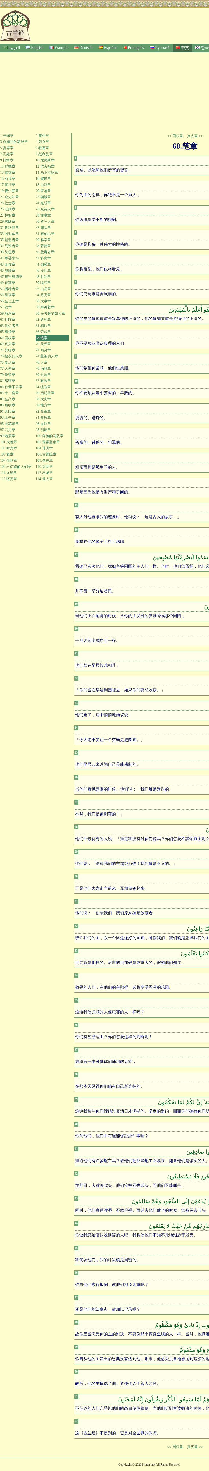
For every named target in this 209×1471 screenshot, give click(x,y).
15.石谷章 (7, 179)
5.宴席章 (7, 148)
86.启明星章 (45, 393)
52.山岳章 (43, 289)
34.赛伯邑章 (45, 234)
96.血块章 (43, 424)
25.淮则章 (7, 209)
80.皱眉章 (43, 375)
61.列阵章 (7, 319)
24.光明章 (43, 203)
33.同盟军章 (9, 234)
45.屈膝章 (7, 270)
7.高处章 (7, 154)
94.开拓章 (43, 418)
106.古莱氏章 (46, 454)
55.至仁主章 (9, 301)
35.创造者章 (9, 240)
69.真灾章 (7, 344)
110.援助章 (44, 467)
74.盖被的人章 (47, 356)
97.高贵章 (7, 430)
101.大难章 (8, 442)
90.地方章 (43, 405)
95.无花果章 (9, 424)
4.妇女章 (42, 142)
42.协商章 (43, 258)
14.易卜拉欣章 (47, 172)
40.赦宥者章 (45, 252)
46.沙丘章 (43, 270)
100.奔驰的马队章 (49, 436)
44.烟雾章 (43, 264)
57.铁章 (6, 307)
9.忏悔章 (7, 160)
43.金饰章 (7, 264)
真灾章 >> (195, 136)
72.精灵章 (43, 350)
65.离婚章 (7, 332)
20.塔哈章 (43, 191)
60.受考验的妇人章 (50, 313)
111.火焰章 (8, 473)
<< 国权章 (175, 136)
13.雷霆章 (7, 172)
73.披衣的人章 (11, 356)
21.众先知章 (9, 197)
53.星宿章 (7, 295)
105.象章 (7, 454)
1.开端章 (7, 136)
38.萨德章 (43, 246)
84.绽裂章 (43, 387)
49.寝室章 (7, 283)
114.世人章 (44, 479)
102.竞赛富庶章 (48, 442)
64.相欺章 (43, 326)
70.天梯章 (43, 344)
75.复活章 (7, 362)
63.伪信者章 (9, 326)
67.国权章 (7, 338)
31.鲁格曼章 (9, 228)
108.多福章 (44, 460)
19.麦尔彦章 (9, 191)
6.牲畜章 (42, 148)
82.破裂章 (43, 381)
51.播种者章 (9, 289)
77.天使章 (7, 368)
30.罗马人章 (45, 221)
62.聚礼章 (43, 319)
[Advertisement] (104, 90)
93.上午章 (7, 418)
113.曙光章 (8, 479)
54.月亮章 (43, 295)
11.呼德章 (7, 166)
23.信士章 (7, 203)
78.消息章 (43, 368)
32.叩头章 (43, 228)
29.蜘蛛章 (7, 221)
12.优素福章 (45, 166)
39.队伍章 (7, 252)
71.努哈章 (7, 350)
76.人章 (41, 362)
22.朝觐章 (43, 197)
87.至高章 (7, 399)
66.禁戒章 (43, 332)
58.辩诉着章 (45, 307)
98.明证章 (43, 430)
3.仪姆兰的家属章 (14, 142)
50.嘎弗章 (43, 283)
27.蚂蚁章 (7, 215)
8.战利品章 (44, 154)
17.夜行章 (7, 185)
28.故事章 (43, 215)
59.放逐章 (7, 313)
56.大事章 (43, 301)
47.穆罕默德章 (11, 277)
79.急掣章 (7, 375)
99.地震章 (7, 436)
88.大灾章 (43, 399)
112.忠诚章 (44, 473)
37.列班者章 (9, 246)
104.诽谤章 (44, 448)
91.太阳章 (7, 411)
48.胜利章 (43, 277)
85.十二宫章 (9, 393)
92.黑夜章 (43, 411)
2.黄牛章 (42, 136)
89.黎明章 (7, 405)
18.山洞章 (43, 185)
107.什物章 (8, 460)
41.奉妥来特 (9, 258)
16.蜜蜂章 (43, 179)
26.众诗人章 (45, 209)
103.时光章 (8, 448)
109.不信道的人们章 (15, 467)
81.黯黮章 (7, 381)
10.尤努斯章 (45, 160)
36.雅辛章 (43, 240)
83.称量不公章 (11, 387)
